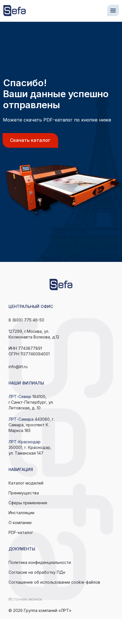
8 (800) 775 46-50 (26, 320)
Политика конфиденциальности (40, 562)
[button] (113, 10)
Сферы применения (28, 502)
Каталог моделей (26, 483)
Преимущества (24, 492)
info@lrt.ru (18, 366)
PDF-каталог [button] (21, 532)
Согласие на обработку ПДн (37, 572)
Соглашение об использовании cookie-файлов (54, 582)
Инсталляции (21, 512)
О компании (20, 522)
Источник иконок (25, 599)
